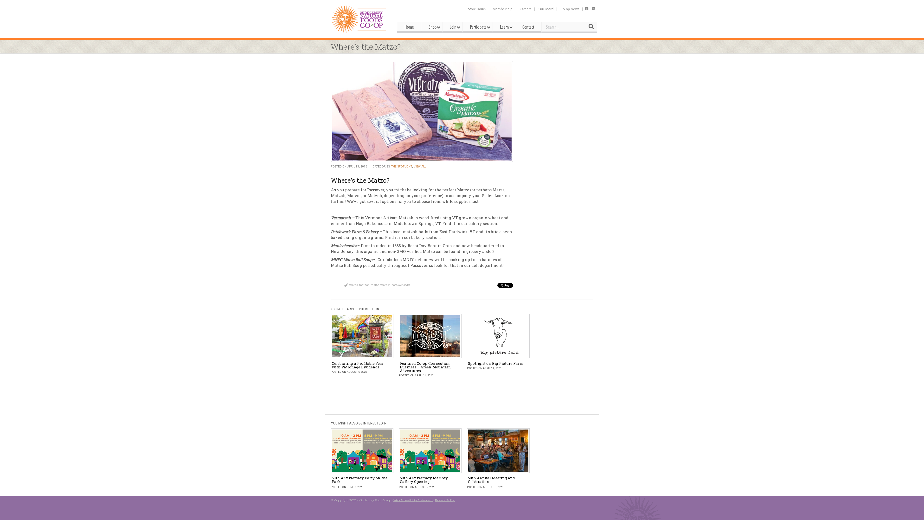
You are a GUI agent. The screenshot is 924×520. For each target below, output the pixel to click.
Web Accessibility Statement (413, 500)
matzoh (385, 285)
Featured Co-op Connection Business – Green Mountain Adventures (425, 367)
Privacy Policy (445, 500)
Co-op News (570, 8)
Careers (525, 8)
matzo (375, 285)
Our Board (546, 8)
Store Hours (477, 8)
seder (407, 285)
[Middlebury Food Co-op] (359, 19)
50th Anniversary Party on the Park (359, 479)
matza (353, 285)
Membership (503, 8)
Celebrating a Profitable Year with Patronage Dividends (358, 365)
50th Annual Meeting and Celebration (491, 479)
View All (420, 166)
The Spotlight (401, 166)
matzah (364, 285)
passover (397, 285)
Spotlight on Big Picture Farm (495, 363)
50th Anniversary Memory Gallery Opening (424, 479)
